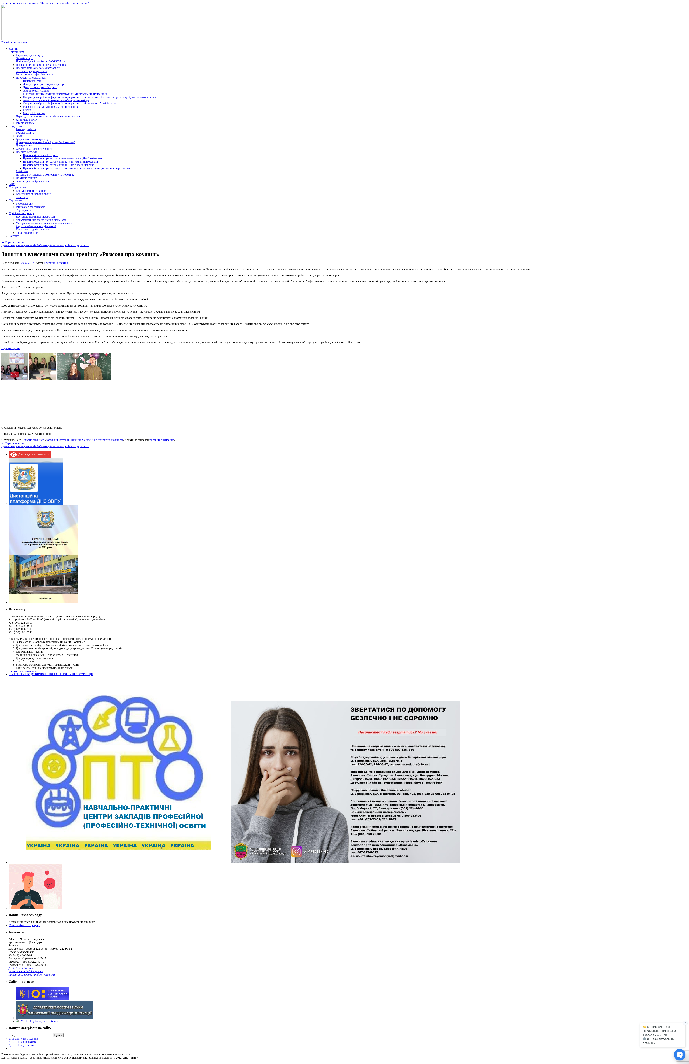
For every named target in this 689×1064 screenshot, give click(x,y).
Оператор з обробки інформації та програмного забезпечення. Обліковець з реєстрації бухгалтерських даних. (90, 97)
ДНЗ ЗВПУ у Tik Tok (21, 1045)
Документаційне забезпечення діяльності (41, 219)
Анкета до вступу (27, 119)
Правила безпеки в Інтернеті (40, 155)
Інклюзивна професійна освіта (34, 74)
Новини (13, 48)
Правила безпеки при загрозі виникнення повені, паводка (58, 164)
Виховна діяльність (33, 439)
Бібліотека (22, 171)
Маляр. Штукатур (34, 113)
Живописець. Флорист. (37, 90)
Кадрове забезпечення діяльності (36, 226)
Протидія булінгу (26, 177)
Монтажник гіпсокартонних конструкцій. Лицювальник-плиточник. (65, 93)
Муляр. (27, 109)
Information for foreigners (30, 206)
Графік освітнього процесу (32, 139)
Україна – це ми (12, 242)
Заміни (20, 135)
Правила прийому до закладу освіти (38, 67)
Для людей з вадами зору (33, 454)
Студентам (15, 126)
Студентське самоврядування (34, 148)
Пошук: (13, 1035)
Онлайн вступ (24, 58)
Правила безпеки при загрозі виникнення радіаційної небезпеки (62, 158)
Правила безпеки (26, 151)
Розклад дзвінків (26, 129)
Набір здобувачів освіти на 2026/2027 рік (40, 61)
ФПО (12, 184)
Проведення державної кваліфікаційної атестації (45, 142)
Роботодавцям (24, 203)
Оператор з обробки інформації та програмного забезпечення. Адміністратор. (70, 103)
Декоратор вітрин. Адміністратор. (43, 84)
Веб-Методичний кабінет (31, 190)
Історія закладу (25, 122)
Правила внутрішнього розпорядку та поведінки (45, 174)
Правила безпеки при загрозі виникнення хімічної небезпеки (60, 161)
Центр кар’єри (32, 80)
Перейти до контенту (14, 42)
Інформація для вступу (30, 55)
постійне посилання (161, 439)
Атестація (22, 197)
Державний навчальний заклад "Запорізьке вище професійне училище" (45, 2)
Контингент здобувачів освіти (34, 229)
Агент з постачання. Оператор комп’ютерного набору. (56, 100)
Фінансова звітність (28, 232)
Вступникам (16, 51)
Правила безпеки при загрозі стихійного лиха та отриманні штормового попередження (76, 168)
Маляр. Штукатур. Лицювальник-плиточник (50, 106)
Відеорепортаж (10, 348)
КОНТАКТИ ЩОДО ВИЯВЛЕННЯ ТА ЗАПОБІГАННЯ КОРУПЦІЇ (51, 674)
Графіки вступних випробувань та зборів (41, 64)
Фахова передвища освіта (31, 71)
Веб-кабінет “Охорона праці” (33, 193)
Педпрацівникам (19, 187)
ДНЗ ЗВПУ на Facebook (23, 1038)
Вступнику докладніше (23, 671)
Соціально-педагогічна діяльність (102, 439)
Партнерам (15, 200)
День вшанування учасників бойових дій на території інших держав (45, 245)
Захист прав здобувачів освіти (34, 181)
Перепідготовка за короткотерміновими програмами (48, 116)
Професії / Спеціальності (31, 77)
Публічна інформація (21, 213)
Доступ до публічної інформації (35, 216)
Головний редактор (56, 262)
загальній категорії (57, 439)
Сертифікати (23, 210)
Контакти (14, 235)
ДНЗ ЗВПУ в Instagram (22, 1041)
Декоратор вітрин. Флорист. (40, 87)
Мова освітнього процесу (24, 925)
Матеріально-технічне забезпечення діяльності (44, 223)
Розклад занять (25, 132)
